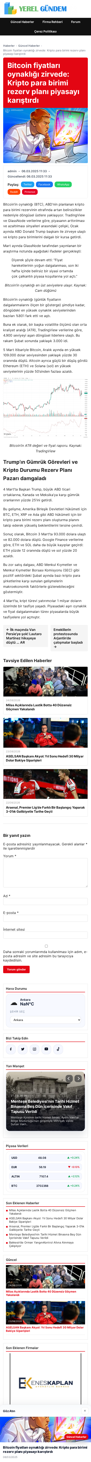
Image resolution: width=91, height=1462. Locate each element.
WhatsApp (63, 184)
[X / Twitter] (23, 1049)
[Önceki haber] (69, 1078)
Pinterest (30, 191)
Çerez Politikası (45, 31)
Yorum (9, 856)
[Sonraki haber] (78, 1078)
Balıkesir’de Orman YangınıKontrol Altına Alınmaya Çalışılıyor (41, 1244)
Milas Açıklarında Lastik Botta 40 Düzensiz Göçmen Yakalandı (42, 1211)
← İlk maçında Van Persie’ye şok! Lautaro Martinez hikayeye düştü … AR (24, 635)
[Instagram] (34, 1049)
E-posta (11, 913)
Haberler (9, 45)
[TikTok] (58, 1049)
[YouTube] (46, 1049)
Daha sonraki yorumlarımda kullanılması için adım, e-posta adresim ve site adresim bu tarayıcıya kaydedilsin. (45, 956)
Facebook (44, 184)
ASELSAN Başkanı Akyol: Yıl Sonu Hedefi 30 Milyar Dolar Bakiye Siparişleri (46, 1220)
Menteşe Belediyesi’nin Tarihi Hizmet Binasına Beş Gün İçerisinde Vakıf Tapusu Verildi (45, 1236)
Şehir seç (17, 1011)
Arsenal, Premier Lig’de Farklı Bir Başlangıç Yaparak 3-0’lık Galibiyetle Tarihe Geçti (46, 1228)
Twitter (27, 184)
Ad (6, 896)
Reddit (14, 191)
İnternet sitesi (14, 929)
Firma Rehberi (53, 22)
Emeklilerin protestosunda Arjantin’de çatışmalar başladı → (68, 638)
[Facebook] (11, 1049)
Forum (75, 22)
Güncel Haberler (22, 22)
